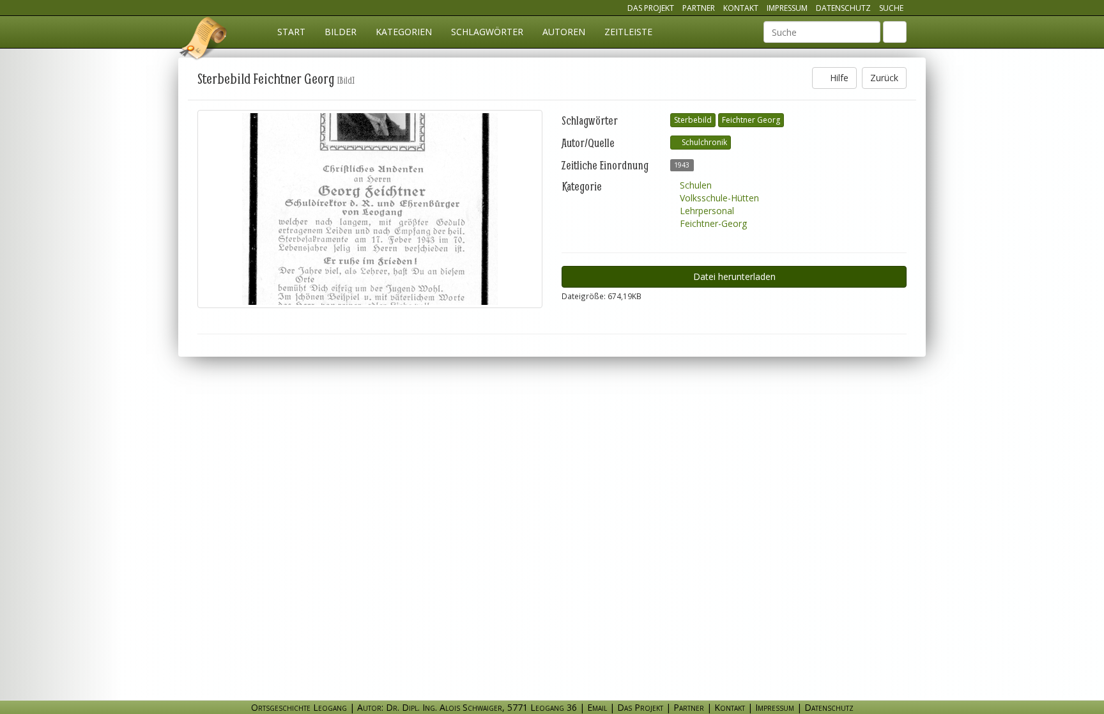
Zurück (884, 78)
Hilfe (837, 78)
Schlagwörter (487, 32)
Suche (891, 8)
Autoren (563, 32)
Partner (698, 8)
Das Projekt (650, 8)
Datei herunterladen (734, 276)
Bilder (340, 32)
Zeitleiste (628, 32)
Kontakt (740, 8)
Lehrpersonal (705, 211)
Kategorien (404, 32)
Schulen (694, 185)
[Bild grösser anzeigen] (370, 209)
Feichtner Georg (751, 119)
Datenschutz (843, 8)
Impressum (787, 8)
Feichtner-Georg (712, 223)
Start (291, 32)
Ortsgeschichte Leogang (203, 40)
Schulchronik (703, 142)
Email (597, 707)
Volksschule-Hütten (718, 198)
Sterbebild (693, 119)
